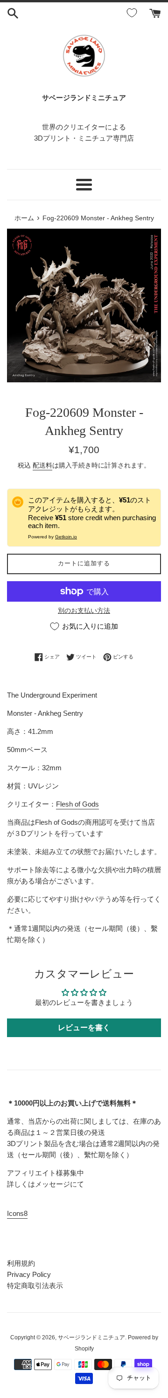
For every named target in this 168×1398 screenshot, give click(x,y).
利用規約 (21, 1263)
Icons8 (17, 1213)
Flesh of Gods (77, 804)
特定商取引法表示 (35, 1285)
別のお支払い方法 (84, 610)
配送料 (42, 465)
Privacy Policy (29, 1274)
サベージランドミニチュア (91, 1337)
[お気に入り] (133, 13)
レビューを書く (84, 1028)
